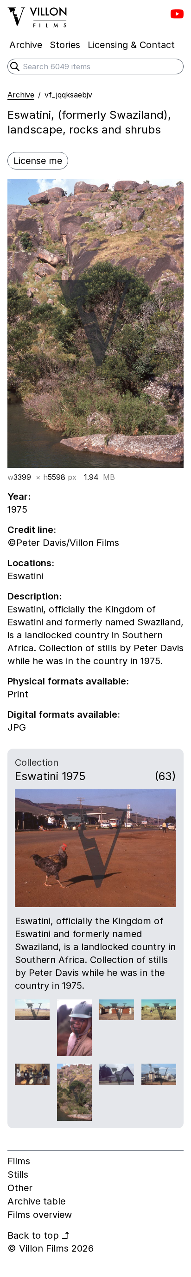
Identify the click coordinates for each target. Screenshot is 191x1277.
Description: (34, 596)
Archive (20, 94)
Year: (19, 496)
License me (37, 160)
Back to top (38, 1235)
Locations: (30, 563)
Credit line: (31, 529)
